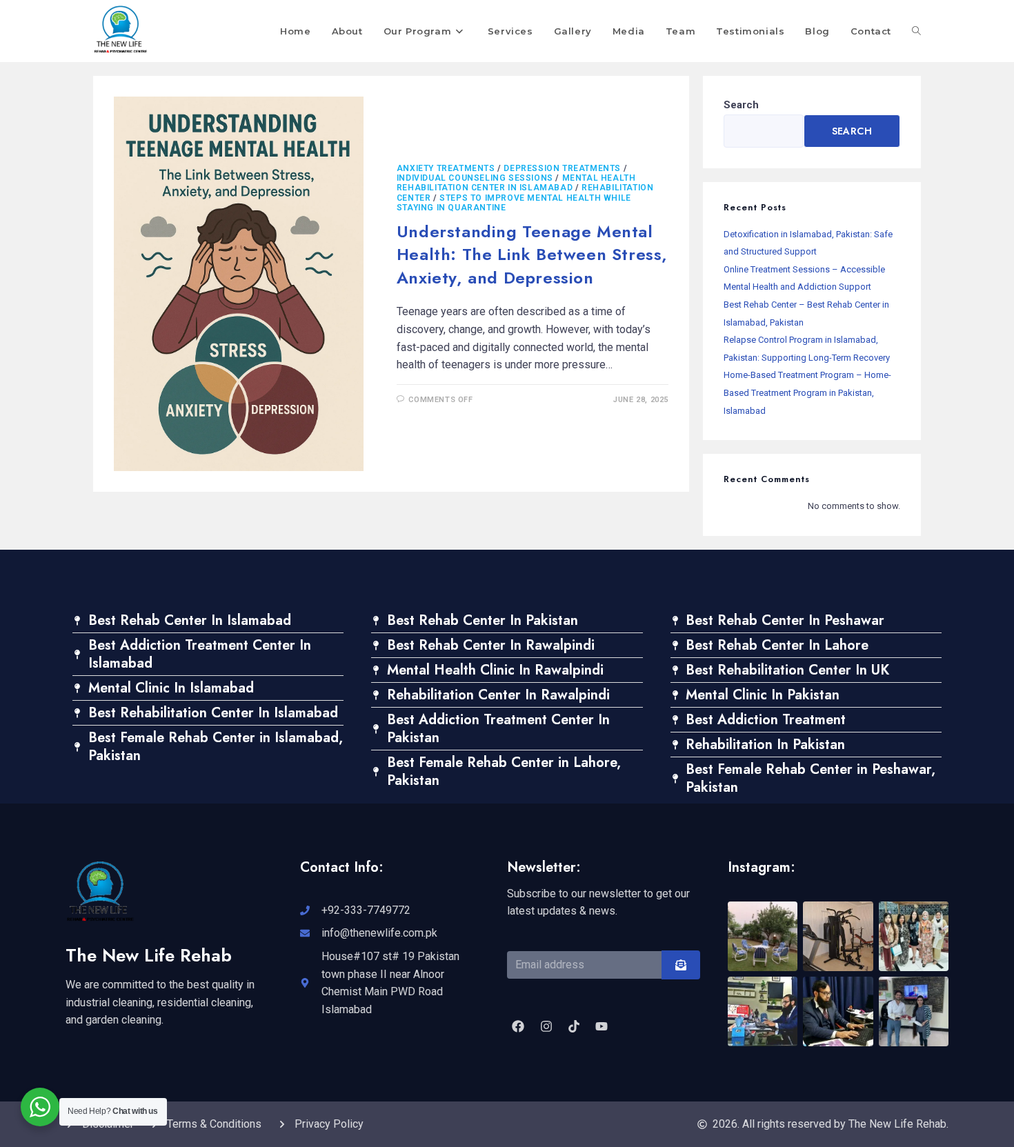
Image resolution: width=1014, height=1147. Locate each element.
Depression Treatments (562, 168)
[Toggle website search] (916, 31)
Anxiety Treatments (446, 168)
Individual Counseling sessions (475, 178)
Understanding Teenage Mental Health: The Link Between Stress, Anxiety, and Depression (532, 254)
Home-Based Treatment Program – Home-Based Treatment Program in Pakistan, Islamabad (807, 392)
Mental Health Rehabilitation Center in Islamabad (516, 182)
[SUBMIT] (681, 964)
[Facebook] (518, 1026)
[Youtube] (601, 1026)
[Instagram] (546, 1026)
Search (741, 105)
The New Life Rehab (149, 955)
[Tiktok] (574, 1026)
